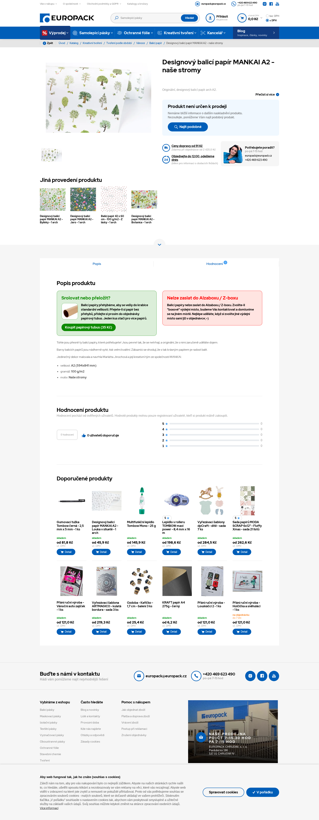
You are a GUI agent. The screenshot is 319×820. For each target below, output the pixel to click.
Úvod (62, 43)
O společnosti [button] (70, 3)
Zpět (50, 43)
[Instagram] (265, 4)
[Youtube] (277, 4)
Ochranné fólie (49, 748)
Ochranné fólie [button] (137, 33)
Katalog (74, 43)
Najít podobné (190, 127)
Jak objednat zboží (133, 709)
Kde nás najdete (91, 729)
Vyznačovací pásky (52, 735)
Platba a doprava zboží (135, 716)
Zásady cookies (90, 741)
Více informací (49, 808)
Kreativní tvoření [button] (178, 33)
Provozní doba (90, 722)
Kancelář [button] (215, 33)
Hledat (189, 18)
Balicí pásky (47, 709)
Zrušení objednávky (133, 735)
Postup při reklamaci (134, 729)
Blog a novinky (90, 709)
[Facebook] (271, 4)
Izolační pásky (48, 722)
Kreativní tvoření (92, 43)
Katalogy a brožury (137, 3)
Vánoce (140, 43)
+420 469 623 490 (256, 159)
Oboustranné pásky (52, 741)
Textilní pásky (48, 729)
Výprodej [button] (57, 33)
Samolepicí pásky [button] (94, 33)
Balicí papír (155, 43)
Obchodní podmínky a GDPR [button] (103, 3)
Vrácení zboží (129, 722)
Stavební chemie (50, 754)
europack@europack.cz (258, 155)
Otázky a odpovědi (92, 735)
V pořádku (264, 792)
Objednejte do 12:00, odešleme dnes (192, 158)
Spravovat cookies (223, 792)
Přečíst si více (265, 94)
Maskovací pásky (50, 716)
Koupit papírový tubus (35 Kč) (88, 327)
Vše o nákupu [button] (47, 3)
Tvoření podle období (119, 43)
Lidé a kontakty (90, 716)
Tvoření (45, 760)
